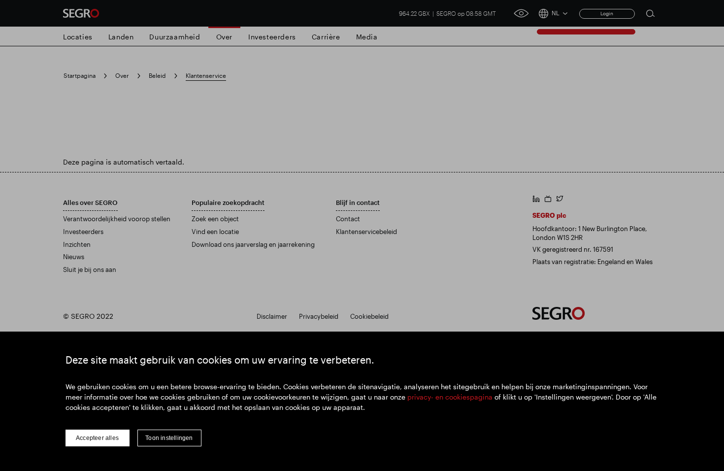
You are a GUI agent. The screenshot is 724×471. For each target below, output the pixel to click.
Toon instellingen (169, 438)
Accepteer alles (97, 438)
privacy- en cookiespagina (450, 397)
